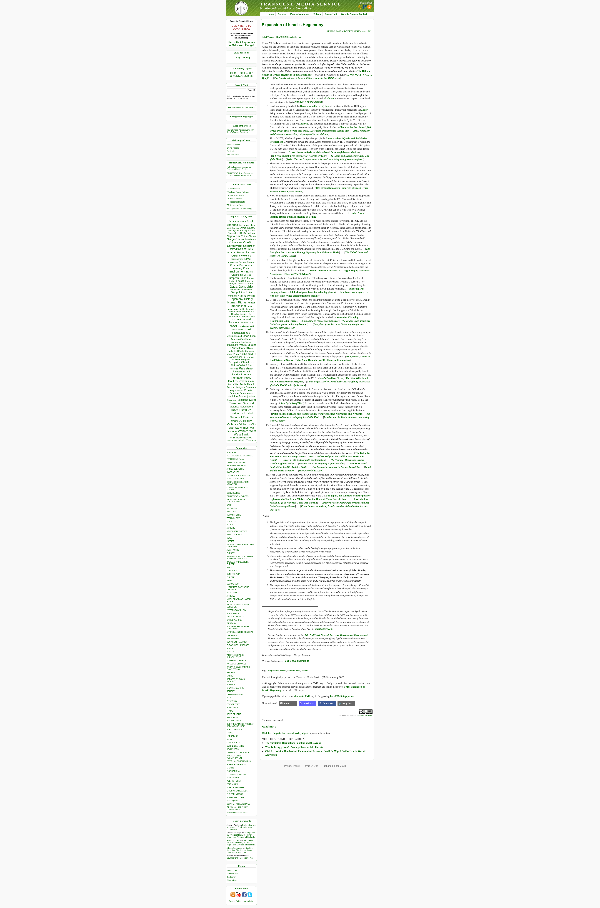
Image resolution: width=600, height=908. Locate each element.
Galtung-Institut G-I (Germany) (239, 208)
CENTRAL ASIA (233, 574)
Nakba (243, 354)
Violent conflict (247, 424)
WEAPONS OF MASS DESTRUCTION (236, 501)
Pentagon (237, 377)
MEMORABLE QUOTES (237, 531)
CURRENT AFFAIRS (235, 746)
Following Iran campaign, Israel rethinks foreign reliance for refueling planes (317, 290)
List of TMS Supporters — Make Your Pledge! (241, 44)
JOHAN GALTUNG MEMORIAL (240, 456)
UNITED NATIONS (234, 620)
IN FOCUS (231, 521)
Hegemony (236, 299)
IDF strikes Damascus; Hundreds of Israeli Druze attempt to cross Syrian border (319, 189)
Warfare (243, 431)
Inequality (251, 309)
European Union (237, 278)
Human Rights (237, 302)
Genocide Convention (241, 289)
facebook (328, 703)
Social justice (247, 396)
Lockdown (246, 342)
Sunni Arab (332, 138)
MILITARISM (232, 508)
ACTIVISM (231, 528)
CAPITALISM (232, 635)
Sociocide (232, 400)
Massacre (232, 344)
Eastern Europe (246, 262)
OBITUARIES (232, 784)
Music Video (233, 354)
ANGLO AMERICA (234, 535)
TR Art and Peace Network (238, 192)
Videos (317, 14)
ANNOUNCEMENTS (235, 469)
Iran (252, 322)
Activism (233, 221)
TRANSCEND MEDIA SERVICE (301, 4)
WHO (249, 437)
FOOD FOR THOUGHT (236, 774)
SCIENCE (231, 685)
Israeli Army (237, 329)
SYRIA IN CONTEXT (235, 617)
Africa (243, 221)
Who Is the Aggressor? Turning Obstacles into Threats (294, 747)
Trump (243, 409)
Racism (231, 387)
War (231, 427)
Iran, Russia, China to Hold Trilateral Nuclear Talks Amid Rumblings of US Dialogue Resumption (320, 358)
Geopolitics (238, 292)
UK (249, 409)
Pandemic (237, 374)
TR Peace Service (234, 199)
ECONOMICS (232, 708)
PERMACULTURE (234, 721)
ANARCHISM (232, 717)
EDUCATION (232, 571)
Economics (245, 265)
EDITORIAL (231, 452)
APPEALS (231, 596)
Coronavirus (234, 245)
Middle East (293, 670)
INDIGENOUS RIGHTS (236, 660)
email (287, 703)
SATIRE (230, 676)
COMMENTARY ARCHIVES (238, 804)
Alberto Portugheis (234, 848)
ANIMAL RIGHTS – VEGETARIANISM (235, 757)
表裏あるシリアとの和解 (308, 102)
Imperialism (238, 306)
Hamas (242, 295)
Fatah (232, 281)
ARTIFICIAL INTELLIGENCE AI (240, 632)
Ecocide (234, 265)
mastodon (308, 703)
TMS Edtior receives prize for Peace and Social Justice (239, 168)
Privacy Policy (232, 880)
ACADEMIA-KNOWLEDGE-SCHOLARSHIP (238, 628)
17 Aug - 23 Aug (241, 57)
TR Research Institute (236, 202)
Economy (237, 268)
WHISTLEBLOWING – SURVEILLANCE (236, 656)
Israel (233, 326)
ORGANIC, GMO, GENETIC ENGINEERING (238, 668)
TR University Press (235, 205)
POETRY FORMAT (234, 781)
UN (241, 413)
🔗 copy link (345, 703)
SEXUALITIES (233, 749)
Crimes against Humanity (240, 251)
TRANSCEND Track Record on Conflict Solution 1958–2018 (240, 174)
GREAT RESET (233, 704)
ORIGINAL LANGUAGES (237, 791)
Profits (251, 381)
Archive (282, 14)
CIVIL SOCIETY (233, 743)
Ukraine (234, 413)
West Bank (241, 434)
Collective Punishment (245, 239)
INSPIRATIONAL (234, 771)
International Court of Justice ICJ (242, 312)
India (249, 306)
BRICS (242, 233)
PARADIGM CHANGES (236, 664)
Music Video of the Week (237, 813)
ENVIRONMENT (233, 639)
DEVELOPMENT (234, 714)
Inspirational (235, 311)
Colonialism (235, 242)
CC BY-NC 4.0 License (365, 715)
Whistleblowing (237, 437)
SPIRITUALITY (233, 778)
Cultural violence (241, 255)
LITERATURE (232, 736)
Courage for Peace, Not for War (240, 858)
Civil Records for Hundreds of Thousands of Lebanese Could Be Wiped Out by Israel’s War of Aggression (315, 752)
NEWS (229, 538)
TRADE (230, 711)
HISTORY (231, 648)
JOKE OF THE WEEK (236, 787)
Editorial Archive (233, 145)
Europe (247, 275)
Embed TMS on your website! (241, 901)
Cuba (252, 252)
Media (243, 344)
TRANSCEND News (235, 459)
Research (251, 387)
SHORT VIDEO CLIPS (236, 797)
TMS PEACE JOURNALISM (238, 475)
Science (234, 393)
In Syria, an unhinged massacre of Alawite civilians (299, 156)
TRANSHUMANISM (235, 694)
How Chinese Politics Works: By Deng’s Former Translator (240, 131)
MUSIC (230, 739)
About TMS (331, 14)
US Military (245, 420)
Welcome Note (233, 154)
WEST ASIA (231, 623)
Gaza (234, 286)
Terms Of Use (232, 874)
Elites (246, 268)
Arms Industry (247, 228)
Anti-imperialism (247, 225)
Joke (248, 333)
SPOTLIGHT (232, 593)
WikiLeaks (232, 441)
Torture (234, 410)
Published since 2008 (334, 766)
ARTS (229, 698)
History (248, 299)
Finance (240, 281)
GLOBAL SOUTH (234, 584)
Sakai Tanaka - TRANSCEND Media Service (281, 36)
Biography (233, 233)
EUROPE (231, 577)
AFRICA (230, 525)
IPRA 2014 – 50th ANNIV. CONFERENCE (237, 808)
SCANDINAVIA (233, 613)
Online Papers (233, 148)
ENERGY (231, 553)
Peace (247, 374)
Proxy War (233, 384)
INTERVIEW (232, 701)
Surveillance (246, 406)
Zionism (251, 440)
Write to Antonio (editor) (354, 14)
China (244, 236)
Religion (240, 387)
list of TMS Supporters (342, 696)
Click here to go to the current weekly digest (285, 733)
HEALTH (230, 652)
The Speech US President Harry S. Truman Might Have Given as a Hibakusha (241, 835)
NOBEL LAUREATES (236, 479)
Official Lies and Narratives (242, 363)
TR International (233, 189)
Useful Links (232, 870)
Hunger (251, 302)
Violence (232, 424)
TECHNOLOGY (233, 518)
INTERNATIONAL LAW (236, 610)
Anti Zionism (233, 228)
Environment (237, 271)
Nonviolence (235, 357)
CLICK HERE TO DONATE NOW (241, 27)
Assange (232, 230)
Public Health (247, 384)
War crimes (242, 427)
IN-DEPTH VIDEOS (235, 794)
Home (271, 14)
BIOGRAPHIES (233, 472)
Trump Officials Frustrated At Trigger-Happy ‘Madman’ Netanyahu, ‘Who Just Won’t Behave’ (320, 272)
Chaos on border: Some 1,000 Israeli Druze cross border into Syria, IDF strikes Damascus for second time (320, 128)
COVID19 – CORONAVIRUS (239, 761)
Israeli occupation (241, 331)
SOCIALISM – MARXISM (237, 642)
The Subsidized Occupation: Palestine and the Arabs (293, 743)
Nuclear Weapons (241, 360)
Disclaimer (231, 877)
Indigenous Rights (236, 309)
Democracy (237, 259)
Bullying (251, 233)
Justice (244, 336)
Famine (251, 278)
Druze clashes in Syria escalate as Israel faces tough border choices (324, 152)
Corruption (249, 245)
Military (240, 348)
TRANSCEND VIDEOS (236, 462)
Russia (248, 390)
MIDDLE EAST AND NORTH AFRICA (344, 31)
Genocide (245, 286)
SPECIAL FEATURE (235, 688)
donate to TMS (302, 696)
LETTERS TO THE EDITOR (238, 752)
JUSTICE (230, 541)
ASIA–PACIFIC (233, 550)
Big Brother (249, 230)
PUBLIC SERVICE (234, 729)
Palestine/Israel (241, 371)
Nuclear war (248, 357)
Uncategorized (233, 801)
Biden (240, 230)
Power (243, 381)
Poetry (247, 378)
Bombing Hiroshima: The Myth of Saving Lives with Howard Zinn (240, 850)
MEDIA (229, 581)
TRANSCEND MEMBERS (237, 496)
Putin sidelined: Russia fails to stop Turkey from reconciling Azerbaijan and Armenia (317, 413)
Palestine (246, 368)
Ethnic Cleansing (242, 273)
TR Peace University (235, 195)
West (252, 431)
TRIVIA (229, 733)
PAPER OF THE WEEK (236, 466)
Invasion (244, 322)
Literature (235, 342)
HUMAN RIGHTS (234, 515)
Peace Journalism (299, 14)
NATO (252, 354)
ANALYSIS (231, 512)
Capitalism (233, 236)
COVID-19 (236, 249)
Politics (233, 381)
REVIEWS (231, 672)
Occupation (234, 362)
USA (245, 417)
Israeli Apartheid (246, 326)
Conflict (248, 242)
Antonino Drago (233, 840)
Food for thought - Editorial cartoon (241, 282)
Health (251, 295)
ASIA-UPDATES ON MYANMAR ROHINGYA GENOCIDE (240, 557)
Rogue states (236, 390)
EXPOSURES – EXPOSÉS (238, 645)
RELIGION (231, 691)
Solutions (243, 399)
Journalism (233, 336)
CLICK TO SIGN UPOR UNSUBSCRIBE (241, 74)
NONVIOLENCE (233, 493)
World (241, 440)
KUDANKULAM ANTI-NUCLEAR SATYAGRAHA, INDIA (240, 725)
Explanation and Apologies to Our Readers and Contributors (241, 827)
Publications (232, 151)
